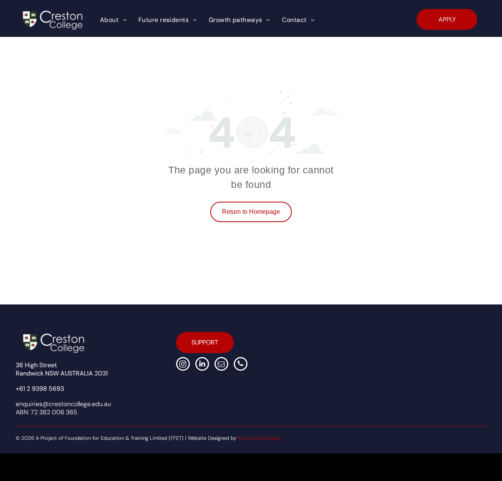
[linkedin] (202, 365)
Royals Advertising (259, 438)
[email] (221, 365)
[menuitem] (113, 20)
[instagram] (183, 365)
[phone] (240, 365)
